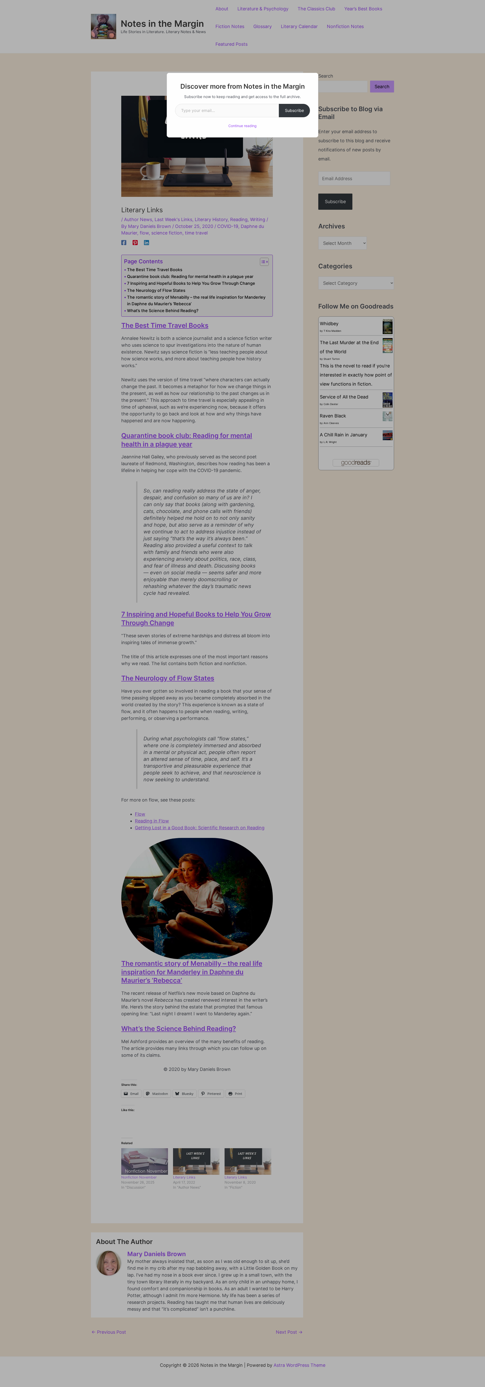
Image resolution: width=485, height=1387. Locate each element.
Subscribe (294, 110)
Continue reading (242, 126)
